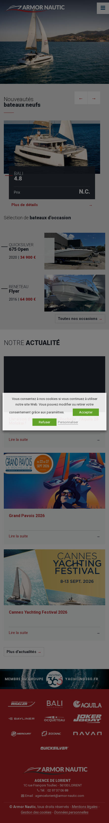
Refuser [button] (44, 422)
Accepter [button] (86, 412)
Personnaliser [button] (68, 422)
